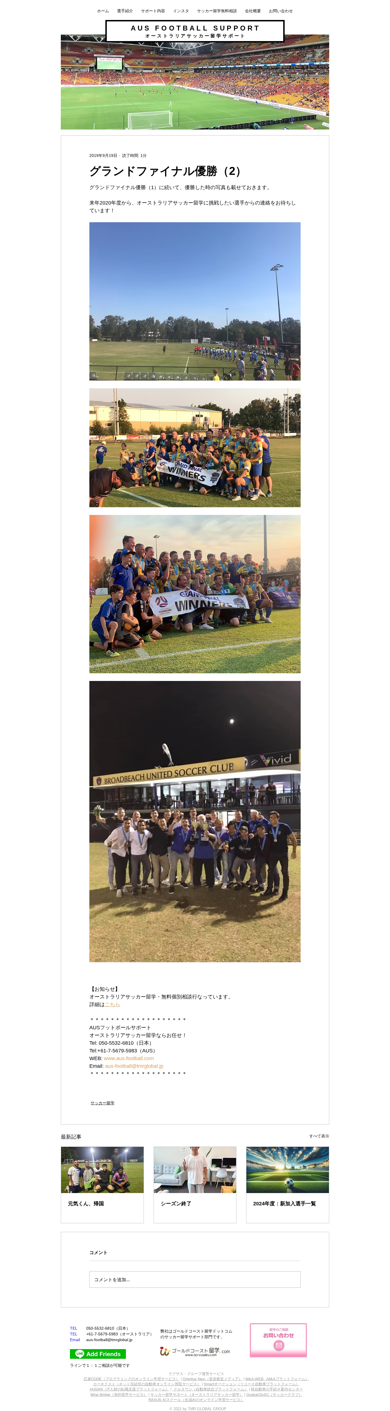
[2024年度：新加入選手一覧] (287, 1170)
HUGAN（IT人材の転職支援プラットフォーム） (129, 1389)
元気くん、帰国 (86, 1203)
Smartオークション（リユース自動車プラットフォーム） (251, 1384)
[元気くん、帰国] (102, 1170)
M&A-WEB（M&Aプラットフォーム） (277, 1379)
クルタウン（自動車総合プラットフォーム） (211, 1389)
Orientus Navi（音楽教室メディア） (212, 1379)
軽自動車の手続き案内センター (277, 1389)
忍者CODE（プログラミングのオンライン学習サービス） (132, 1379)
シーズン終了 (176, 1203)
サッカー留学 (102, 1103)
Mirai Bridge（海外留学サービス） (119, 1394)
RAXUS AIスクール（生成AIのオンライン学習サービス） (196, 1400)
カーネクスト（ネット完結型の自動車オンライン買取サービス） (147, 1384)
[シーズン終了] (195, 1170)
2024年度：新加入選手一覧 (284, 1203)
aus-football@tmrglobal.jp (109, 1339)
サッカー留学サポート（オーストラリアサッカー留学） (196, 1394)
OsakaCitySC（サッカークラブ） (274, 1394)
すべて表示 (319, 1136)
